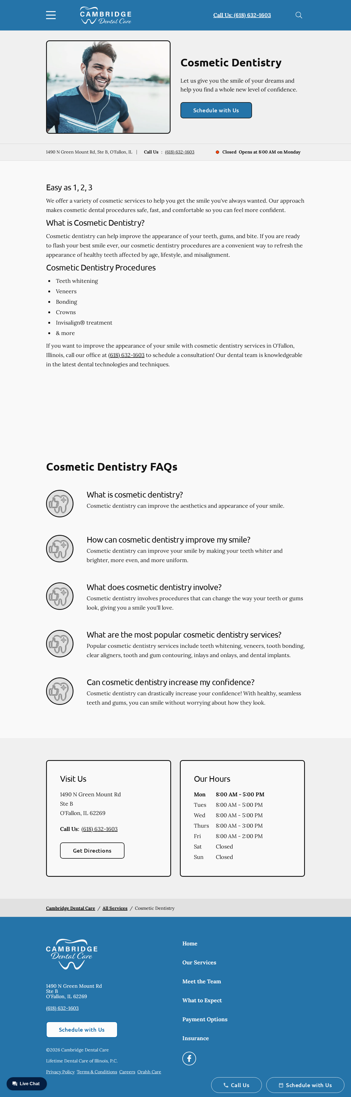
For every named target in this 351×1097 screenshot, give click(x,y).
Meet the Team (201, 981)
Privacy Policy (60, 1071)
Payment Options (205, 1019)
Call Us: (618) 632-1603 (242, 15)
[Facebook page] (189, 1058)
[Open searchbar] (299, 15)
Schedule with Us (216, 110)
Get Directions (92, 850)
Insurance (195, 1038)
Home (189, 943)
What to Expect (202, 1000)
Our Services (199, 962)
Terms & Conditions (97, 1071)
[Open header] (52, 15)
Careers (127, 1071)
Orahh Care (149, 1071)
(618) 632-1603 (179, 152)
